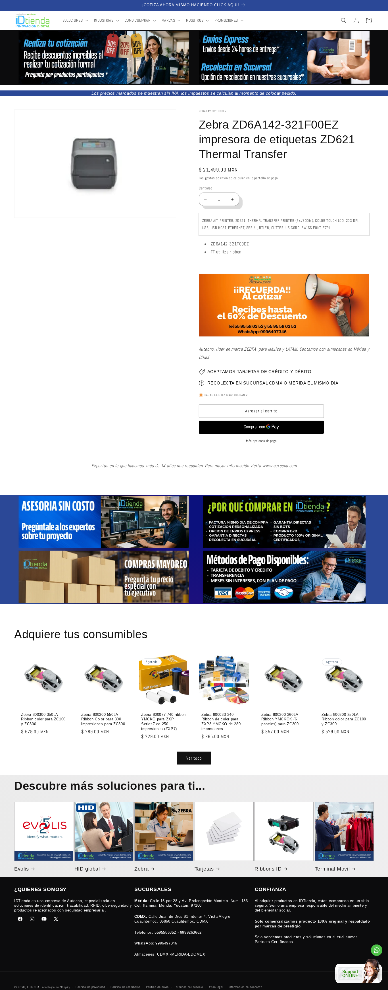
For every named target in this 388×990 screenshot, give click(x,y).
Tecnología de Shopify (55, 987)
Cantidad (205, 188)
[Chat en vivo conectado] (358, 971)
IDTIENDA (33, 987)
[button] (75, 20)
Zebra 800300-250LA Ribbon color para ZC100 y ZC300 (344, 719)
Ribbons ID (268, 869)
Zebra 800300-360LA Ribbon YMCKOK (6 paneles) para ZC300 (280, 719)
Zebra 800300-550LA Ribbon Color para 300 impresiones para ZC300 (103, 719)
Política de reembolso (125, 987)
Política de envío (157, 987)
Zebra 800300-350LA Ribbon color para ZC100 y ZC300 (43, 719)
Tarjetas (204, 869)
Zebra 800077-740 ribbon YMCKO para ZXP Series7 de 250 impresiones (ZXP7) (163, 721)
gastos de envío (216, 178)
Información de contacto (245, 987)
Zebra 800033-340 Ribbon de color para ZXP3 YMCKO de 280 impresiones (221, 721)
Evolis (21, 869)
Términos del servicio (188, 987)
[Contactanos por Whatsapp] (376, 951)
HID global (87, 869)
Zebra (141, 869)
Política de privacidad (90, 987)
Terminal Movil (332, 869)
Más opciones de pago (261, 441)
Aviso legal (216, 987)
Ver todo (194, 758)
